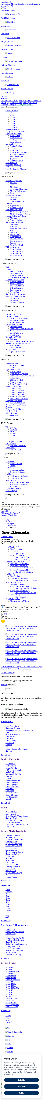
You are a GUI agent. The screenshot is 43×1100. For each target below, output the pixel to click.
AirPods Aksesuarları (17, 154)
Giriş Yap (4, 10)
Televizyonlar (10, 427)
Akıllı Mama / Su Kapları (19, 476)
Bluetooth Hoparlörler (18, 446)
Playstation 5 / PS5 (17, 365)
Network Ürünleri (16, 220)
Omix (8, 906)
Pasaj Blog (10, 6)
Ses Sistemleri (11, 444)
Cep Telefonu (10, 764)
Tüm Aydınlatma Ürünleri (24, 568)
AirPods (13, 148)
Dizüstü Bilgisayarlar (13, 195)
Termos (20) (14, 551)
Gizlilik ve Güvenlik (13, 734)
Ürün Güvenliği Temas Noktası (17, 816)
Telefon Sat (10, 826)
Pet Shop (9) (10, 574)
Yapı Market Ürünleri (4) (15, 599)
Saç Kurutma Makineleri (19, 318)
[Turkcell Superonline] (21, 1032)
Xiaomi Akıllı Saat (12, 864)
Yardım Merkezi (11, 812)
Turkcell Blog (10, 743)
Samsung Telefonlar (13, 835)
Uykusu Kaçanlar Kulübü (15, 938)
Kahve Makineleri (16, 288)
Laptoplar (13, 199)
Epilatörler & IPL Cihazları (15, 337)
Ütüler (8, 267)
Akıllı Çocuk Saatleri (17, 140)
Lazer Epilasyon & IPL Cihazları (22, 341)
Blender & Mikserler (17, 286)
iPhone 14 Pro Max (13, 988)
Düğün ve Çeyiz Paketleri (15, 932)
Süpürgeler (9, 269)
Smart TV (13, 429)
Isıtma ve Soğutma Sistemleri (16, 296)
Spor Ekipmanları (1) (22, 559)
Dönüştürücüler (15, 237)
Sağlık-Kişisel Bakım (14, 103)
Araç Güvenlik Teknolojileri (20, 482)
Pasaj (7, 519)
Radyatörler (14, 300)
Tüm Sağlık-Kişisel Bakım (15, 352)
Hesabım (11, 10)
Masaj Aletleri (11, 349)
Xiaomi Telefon (11, 862)
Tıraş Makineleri (16, 327)
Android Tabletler (16, 208)
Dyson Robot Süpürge (14, 873)
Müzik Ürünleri (11, 411)
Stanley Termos (11, 877)
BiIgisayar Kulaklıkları (18, 228)
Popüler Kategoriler (10, 759)
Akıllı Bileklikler (16, 138)
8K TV (12, 435)
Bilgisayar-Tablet (25, 101)
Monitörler (14, 224)
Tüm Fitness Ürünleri (22, 557)
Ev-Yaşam (12, 105)
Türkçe (8, 1016)
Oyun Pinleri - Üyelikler (19, 374)
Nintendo (13, 367)
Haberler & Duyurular (14, 728)
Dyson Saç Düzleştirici (14, 844)
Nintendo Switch (12, 1007)
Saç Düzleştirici (11, 797)
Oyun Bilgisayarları (17, 201)
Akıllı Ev (9, 745)
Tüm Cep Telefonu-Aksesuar (16, 169)
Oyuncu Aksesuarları (13, 386)
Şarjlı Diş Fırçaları (16, 333)
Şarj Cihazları (15, 158)
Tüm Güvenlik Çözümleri (24, 572)
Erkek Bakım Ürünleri (14, 325)
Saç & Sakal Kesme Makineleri (21, 329)
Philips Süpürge (11, 848)
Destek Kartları (15, 372)
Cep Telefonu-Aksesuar (9, 101)
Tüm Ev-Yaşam (11, 491)
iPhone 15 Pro (11, 978)
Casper (8, 898)
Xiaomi (8, 913)
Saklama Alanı (15, 382)
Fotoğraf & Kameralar (14, 401)
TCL (7, 915)
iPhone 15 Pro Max (13, 980)
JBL (7, 902)
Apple (8, 890)
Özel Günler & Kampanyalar (15, 925)
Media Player (10, 448)
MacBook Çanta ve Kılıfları (20, 214)
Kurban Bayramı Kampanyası (16, 944)
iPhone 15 (13, 117)
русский (9, 1022)
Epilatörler (14, 339)
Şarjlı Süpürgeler (16, 273)
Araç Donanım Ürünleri (18, 484)
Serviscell (13, 486)
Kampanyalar (6, 4)
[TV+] (21, 1044)
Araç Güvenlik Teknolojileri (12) (22, 586)
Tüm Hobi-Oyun (12, 415)
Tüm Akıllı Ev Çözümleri (19, 564)
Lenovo (8, 904)
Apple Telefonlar (12, 111)
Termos (12, 466)
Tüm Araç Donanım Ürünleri (25, 593)
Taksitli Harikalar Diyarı (14, 954)
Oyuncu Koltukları (17, 394)
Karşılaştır (11, 685)
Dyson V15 (10, 1001)
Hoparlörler (14, 230)
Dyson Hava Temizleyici (15, 852)
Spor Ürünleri (10, 462)
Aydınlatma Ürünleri (17, 470)
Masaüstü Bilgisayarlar (14, 181)
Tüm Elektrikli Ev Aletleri (15, 302)
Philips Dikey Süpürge (14, 846)
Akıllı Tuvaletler (16, 478)
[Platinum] (21, 1036)
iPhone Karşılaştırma (13, 822)
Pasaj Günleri (10, 936)
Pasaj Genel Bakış (12, 726)
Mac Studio (14, 187)
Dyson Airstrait (11, 1003)
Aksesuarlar (10, 144)
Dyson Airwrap (11, 998)
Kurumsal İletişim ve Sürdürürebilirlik (19, 730)
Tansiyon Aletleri (16, 347)
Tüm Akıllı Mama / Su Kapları (26, 580)
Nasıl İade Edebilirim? (14, 818)
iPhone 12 (13, 123)
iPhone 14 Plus (11, 984)
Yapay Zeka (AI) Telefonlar (16, 132)
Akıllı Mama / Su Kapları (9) (20, 578)
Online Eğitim (15, 378)
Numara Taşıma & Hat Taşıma (17, 749)
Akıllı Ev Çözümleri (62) (15, 562)
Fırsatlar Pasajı (11, 934)
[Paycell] (21, 1052)
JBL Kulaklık (10, 837)
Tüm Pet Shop (15, 576)
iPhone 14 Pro (11, 986)
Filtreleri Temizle (7, 537)
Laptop (8, 778)
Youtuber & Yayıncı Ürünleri (16, 405)
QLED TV (14, 439)
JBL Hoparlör (10, 858)
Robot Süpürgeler (16, 271)
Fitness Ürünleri (16, 464)
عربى (8, 1020)
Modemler (14, 218)
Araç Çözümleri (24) (13, 582)
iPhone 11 (13, 125)
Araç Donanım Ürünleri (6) (20, 591)
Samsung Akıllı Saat (13, 866)
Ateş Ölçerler (15, 345)
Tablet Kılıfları (15, 249)
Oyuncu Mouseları (17, 390)
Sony (7, 917)
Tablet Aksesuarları (12, 247)
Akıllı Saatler (15, 136)
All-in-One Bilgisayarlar (19, 189)
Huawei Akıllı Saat (12, 854)
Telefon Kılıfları (16, 146)
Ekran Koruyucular (17, 156)
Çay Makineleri (15, 290)
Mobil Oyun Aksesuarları (19, 399)
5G (7, 747)
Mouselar (13, 233)
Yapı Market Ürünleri (13, 489)
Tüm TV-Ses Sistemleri (14, 450)
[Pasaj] (4, 8)
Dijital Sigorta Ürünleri (18, 384)
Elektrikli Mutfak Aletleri (15, 280)
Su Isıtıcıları (14, 292)
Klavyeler (13, 226)
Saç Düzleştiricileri (17, 322)
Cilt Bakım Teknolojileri (14, 314)
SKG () (7, 614)
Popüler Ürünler (8, 963)
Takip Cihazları (15, 142)
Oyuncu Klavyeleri (17, 388)
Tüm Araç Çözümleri (17, 584)
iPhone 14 (13, 119)
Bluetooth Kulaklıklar (13, 774)
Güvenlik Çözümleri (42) (19, 570)
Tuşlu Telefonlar (11, 163)
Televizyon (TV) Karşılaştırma (17, 824)
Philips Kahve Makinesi (14, 840)
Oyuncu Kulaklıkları (17, 392)
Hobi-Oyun (27, 103)
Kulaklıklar (14, 150)
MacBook (13, 197)
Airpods (8, 799)
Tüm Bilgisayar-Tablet (14, 255)
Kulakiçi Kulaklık (12, 795)
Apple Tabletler (15, 206)
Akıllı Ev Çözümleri (13, 468)
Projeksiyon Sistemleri (14, 442)
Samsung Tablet (11, 842)
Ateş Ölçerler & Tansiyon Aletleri (18, 343)
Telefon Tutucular (16, 161)
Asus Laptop (10, 869)
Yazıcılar (13, 243)
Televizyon (10, 789)
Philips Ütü (10, 856)
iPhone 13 (13, 121)
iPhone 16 (13, 115)
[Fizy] (21, 1028)
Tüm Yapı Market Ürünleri (19, 601)
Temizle (4, 685)
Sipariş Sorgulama (33, 4)
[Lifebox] (21, 1048)
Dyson (8, 894)
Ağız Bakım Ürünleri (13, 331)
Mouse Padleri (15, 235)
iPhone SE (14, 127)
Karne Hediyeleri (12, 942)
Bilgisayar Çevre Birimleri (15, 222)
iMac (12, 185)
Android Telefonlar (12, 129)
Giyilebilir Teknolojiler (14, 134)
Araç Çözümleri (11, 480)
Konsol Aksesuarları (17, 397)
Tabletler (9, 203)
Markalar (14, 4)
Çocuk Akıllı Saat (12, 793)
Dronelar (9, 407)
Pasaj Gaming (11, 741)
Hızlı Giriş (4, 511)
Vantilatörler (14, 298)
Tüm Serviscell (20, 597)
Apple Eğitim (10, 930)
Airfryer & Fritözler (17, 282)
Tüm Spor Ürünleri (17, 549)
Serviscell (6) (15, 595)
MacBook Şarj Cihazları (19, 212)
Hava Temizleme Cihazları (15, 294)
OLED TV (14, 437)
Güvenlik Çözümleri (17, 472)
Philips (8, 908)
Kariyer (8, 732)
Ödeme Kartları (11, 413)
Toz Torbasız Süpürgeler (19, 278)
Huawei (8, 900)
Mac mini (13, 183)
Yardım (3, 6)
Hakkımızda (7, 721)
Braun (8, 896)
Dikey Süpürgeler (16, 275)
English (8, 1018)
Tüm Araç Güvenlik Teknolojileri (27, 589)
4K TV (12, 433)
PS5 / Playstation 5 (12, 1005)
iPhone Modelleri (12, 768)
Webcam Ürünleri (16, 239)
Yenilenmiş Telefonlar (13, 165)
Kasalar (13, 193)
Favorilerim (22, 4)
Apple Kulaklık (11, 850)
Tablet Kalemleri (16, 253)
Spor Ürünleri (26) (12, 547)
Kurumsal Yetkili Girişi (9, 515)
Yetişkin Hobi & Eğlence (15, 409)
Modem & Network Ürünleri (16, 216)
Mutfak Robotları (16, 284)
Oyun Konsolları (12, 363)
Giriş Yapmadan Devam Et (10, 513)
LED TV (13, 431)
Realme (8, 910)
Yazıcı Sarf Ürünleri (17, 245)
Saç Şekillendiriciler (17, 320)
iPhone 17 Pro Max (13, 971)
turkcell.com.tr (6, 2)
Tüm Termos (19, 553)
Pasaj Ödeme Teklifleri (14, 948)
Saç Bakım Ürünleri (13, 316)
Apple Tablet (10, 860)
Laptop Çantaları (16, 241)
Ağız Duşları (14, 335)
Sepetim (4, 99)
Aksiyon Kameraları (17, 403)
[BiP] (21, 1040)
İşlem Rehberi (11, 814)
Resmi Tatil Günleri (13, 946)
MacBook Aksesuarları (14, 210)
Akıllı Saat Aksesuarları (18, 152)
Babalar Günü (11, 952)
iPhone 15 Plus (11, 976)
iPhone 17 (13, 113)
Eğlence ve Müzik (16, 380)
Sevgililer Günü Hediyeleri (15, 940)
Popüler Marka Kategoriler (14, 831)
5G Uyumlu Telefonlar (14, 167)
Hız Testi (9, 751)
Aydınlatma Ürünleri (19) (19, 566)
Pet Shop (9, 474)
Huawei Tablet (11, 871)
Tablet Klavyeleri (16, 251)
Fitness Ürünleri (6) (17, 555)
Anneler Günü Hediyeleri (15, 950)
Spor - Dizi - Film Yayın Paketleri (22, 376)
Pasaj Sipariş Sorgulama (14, 820)
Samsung (9, 892)
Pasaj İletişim (10, 736)
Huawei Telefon (11, 875)
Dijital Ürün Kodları (13, 370)
